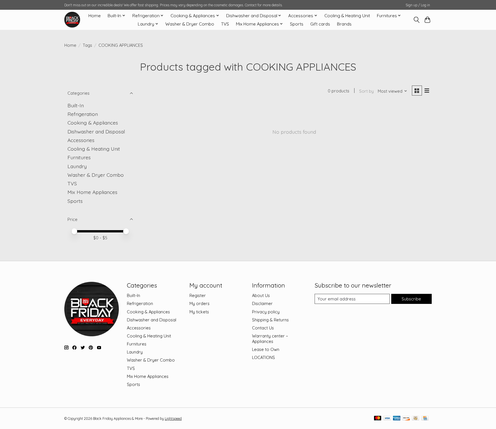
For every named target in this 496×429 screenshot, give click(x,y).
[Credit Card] (425, 418)
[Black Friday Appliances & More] (72, 20)
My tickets (199, 312)
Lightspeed (173, 418)
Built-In (75, 105)
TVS (225, 24)
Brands (344, 24)
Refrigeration (82, 114)
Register (197, 295)
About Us (261, 295)
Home (94, 15)
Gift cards (320, 24)
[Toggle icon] (416, 20)
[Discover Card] (406, 418)
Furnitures (79, 157)
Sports (296, 24)
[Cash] (415, 418)
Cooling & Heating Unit (347, 15)
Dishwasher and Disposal (96, 131)
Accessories (80, 140)
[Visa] (387, 418)
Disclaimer (262, 303)
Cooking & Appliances (92, 122)
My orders (199, 303)
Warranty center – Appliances (270, 338)
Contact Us (263, 328)
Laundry (77, 166)
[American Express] (396, 418)
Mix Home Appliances (92, 192)
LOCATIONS (263, 357)
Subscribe (411, 299)
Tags (87, 45)
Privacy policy (266, 312)
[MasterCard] (377, 418)
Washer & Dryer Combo (189, 24)
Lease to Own (265, 349)
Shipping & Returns (270, 320)
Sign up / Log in (418, 5)
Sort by (366, 91)
